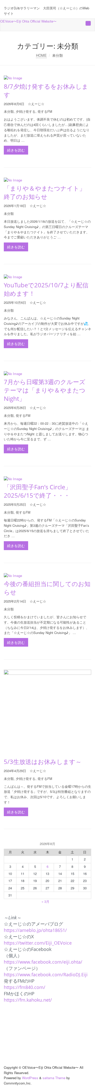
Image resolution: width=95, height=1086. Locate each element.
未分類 (9, 111)
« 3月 (45, 901)
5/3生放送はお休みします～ (43, 761)
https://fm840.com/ (24, 987)
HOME (41, 55)
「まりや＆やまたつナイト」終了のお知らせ (44, 192)
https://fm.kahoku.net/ (28, 1000)
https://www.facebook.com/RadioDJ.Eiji (46, 974)
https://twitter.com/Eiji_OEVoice (38, 943)
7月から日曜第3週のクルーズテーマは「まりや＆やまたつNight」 (44, 390)
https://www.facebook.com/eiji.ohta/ (43, 962)
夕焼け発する (25, 111)
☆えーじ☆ (36, 103)
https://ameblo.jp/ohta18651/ (35, 930)
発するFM (44, 111)
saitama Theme (54, 1077)
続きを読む (16, 150)
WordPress (30, 1077)
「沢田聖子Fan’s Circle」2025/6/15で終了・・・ (37, 491)
